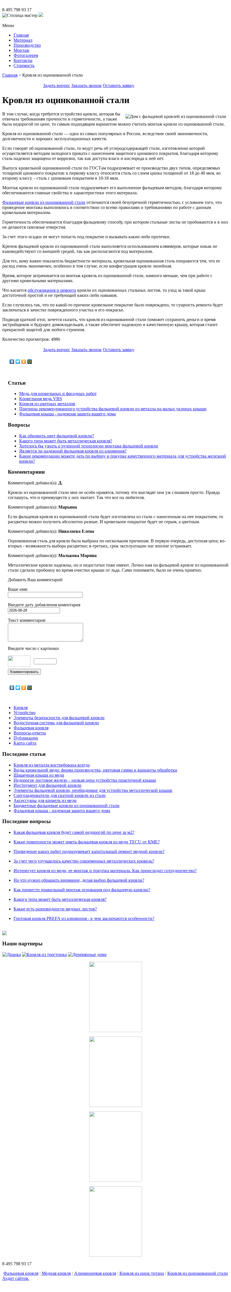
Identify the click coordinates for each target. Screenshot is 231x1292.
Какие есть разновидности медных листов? (55, 908)
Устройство (24, 712)
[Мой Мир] (30, 361)
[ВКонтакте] (12, 361)
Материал (23, 40)
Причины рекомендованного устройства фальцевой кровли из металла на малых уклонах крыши (112, 408)
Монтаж (21, 50)
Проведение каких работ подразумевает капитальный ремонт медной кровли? (89, 851)
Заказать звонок (86, 85)
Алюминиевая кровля (95, 1273)
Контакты (23, 60)
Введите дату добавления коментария (44, 604)
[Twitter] (18, 361)
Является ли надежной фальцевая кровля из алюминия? (72, 451)
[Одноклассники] (24, 361)
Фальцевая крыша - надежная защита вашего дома (67, 413)
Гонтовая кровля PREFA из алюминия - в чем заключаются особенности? (84, 918)
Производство (27, 45)
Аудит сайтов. (15, 1278)
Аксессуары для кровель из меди (45, 800)
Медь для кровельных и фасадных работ (58, 393)
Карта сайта (25, 743)
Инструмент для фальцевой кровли (47, 785)
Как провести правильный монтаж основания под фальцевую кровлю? (82, 889)
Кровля (21, 707)
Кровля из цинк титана (141, 1273)
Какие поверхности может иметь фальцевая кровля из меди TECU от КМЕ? (87, 841)
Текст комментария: (27, 620)
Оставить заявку (118, 85)
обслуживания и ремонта (52, 290)
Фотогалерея (26, 55)
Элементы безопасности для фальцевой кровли (59, 717)
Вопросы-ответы (30, 732)
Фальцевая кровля (31, 727)
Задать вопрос (56, 85)
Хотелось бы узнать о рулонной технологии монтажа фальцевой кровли (88, 446)
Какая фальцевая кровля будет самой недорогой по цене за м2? (74, 832)
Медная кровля (56, 1273)
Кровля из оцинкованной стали (197, 1273)
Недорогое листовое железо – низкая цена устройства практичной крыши (85, 780)
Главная (21, 35)
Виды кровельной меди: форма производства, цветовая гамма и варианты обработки (95, 770)
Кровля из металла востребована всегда (52, 765)
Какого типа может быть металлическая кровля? (65, 440)
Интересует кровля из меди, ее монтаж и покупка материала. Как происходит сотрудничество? (105, 870)
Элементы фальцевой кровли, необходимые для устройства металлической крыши (93, 790)
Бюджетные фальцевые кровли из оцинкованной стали (66, 805)
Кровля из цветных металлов (47, 403)
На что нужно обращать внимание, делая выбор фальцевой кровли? (79, 880)
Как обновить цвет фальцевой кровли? (56, 435)
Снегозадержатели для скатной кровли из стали (60, 795)
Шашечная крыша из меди (39, 775)
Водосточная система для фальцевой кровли (56, 722)
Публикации (26, 738)
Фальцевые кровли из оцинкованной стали (43, 202)
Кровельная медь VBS (40, 398)
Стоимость (24, 65)
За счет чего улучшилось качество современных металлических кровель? (84, 861)
